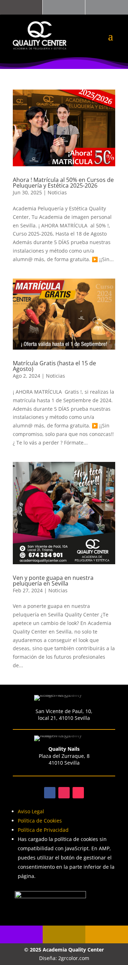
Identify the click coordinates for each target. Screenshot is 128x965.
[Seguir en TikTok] (78, 792)
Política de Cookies (40, 820)
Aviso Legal (31, 811)
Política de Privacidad (43, 829)
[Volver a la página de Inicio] (39, 35)
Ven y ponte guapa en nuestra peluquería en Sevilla (53, 580)
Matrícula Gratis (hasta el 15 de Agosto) (54, 366)
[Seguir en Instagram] (64, 792)
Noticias (57, 192)
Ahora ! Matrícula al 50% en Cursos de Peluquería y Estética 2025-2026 (63, 182)
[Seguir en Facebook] (49, 792)
